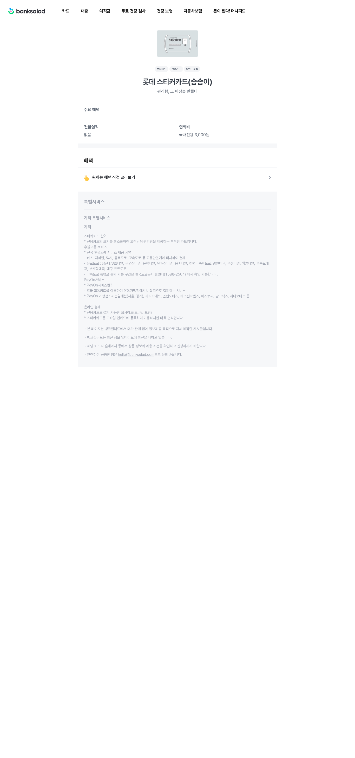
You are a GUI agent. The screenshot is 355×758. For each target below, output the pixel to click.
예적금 (105, 11)
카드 (65, 11)
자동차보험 (193, 11)
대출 (84, 11)
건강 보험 (165, 11)
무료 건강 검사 (133, 11)
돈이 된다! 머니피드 (229, 11)
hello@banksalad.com (136, 354)
